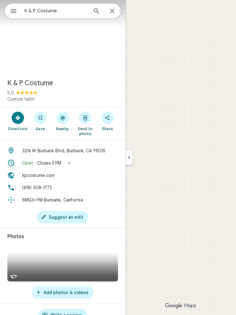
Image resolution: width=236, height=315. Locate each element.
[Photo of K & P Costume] (62, 37)
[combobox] (56, 10)
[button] (62, 163)
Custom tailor (21, 99)
